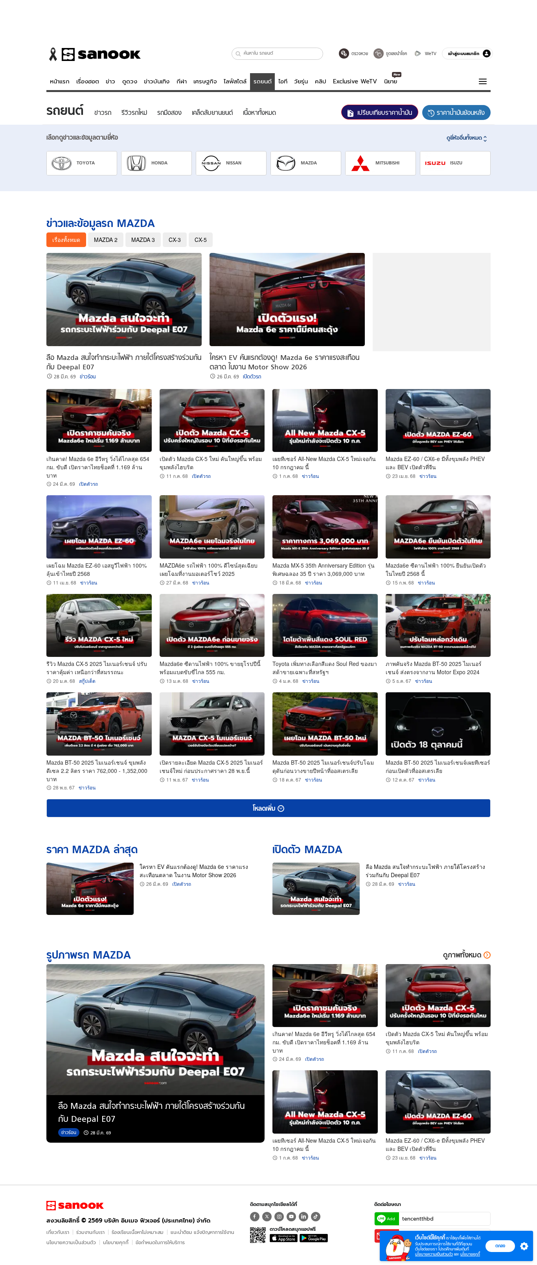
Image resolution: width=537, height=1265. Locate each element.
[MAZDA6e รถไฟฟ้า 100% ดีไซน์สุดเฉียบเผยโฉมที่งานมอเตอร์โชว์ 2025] (212, 527)
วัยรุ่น (301, 81)
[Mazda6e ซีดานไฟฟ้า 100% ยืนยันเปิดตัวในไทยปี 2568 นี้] (438, 527)
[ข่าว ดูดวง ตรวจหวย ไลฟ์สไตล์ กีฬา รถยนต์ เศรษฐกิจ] (93, 54)
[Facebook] (254, 1216)
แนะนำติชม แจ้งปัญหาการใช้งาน (202, 1232)
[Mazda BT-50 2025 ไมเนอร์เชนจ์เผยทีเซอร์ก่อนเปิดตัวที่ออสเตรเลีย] (438, 724)
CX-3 (175, 239)
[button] (238, 53)
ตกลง (500, 1245)
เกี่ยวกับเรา (57, 1232)
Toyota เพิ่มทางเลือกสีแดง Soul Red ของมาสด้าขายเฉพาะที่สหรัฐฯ (324, 668)
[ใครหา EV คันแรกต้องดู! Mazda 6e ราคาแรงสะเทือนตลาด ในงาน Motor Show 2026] (287, 299)
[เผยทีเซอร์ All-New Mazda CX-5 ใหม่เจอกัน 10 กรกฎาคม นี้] (325, 420)
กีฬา (182, 81)
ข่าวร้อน (88, 377)
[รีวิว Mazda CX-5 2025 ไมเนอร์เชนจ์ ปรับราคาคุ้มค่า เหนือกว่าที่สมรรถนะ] (99, 625)
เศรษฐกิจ (205, 81)
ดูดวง (129, 81)
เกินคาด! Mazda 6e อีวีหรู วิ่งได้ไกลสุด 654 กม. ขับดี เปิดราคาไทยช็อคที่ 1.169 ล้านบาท (97, 467)
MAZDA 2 (106, 239)
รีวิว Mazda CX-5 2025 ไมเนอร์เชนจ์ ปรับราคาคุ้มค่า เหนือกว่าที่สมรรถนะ (96, 668)
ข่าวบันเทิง (156, 81)
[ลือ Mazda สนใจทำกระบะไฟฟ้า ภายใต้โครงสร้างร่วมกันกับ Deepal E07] (124, 299)
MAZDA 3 (143, 239)
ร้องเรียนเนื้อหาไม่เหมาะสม (138, 1232)
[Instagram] (279, 1216)
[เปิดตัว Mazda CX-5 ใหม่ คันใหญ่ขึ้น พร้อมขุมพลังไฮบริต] (212, 420)
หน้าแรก (60, 81)
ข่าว (110, 81)
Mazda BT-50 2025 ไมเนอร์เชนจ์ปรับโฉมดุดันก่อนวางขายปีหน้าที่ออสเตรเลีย (323, 766)
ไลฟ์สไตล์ (235, 81)
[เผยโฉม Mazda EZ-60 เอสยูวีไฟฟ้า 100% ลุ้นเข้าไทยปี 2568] (99, 527)
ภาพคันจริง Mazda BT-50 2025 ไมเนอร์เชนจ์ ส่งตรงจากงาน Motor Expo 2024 (434, 668)
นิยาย (390, 81)
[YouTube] (291, 1216)
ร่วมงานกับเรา (90, 1232)
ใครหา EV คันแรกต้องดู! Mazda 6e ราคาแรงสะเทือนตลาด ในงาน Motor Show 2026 (194, 871)
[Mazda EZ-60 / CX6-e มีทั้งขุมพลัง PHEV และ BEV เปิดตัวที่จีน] (438, 420)
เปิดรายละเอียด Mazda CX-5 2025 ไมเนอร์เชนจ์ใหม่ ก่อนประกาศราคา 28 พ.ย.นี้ (211, 766)
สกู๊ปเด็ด (87, 680)
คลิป (320, 81)
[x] (267, 1216)
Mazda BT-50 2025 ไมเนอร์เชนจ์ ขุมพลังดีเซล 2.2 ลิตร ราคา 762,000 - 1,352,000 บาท (96, 770)
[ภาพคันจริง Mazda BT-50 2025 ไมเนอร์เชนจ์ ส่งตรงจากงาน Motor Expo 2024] (438, 625)
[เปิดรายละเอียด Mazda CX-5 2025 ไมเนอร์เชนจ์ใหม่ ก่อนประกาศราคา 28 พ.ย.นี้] (212, 724)
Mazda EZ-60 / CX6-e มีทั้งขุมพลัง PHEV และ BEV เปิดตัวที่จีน (435, 463)
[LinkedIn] (303, 1216)
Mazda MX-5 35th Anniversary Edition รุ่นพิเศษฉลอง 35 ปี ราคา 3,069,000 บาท (323, 569)
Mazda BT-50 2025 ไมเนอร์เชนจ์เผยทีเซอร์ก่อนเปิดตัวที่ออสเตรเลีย (438, 766)
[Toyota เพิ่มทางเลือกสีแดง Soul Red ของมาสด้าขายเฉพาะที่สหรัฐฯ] (325, 625)
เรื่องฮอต (87, 81)
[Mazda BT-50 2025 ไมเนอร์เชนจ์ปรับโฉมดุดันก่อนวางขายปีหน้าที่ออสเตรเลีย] (325, 724)
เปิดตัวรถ (252, 377)
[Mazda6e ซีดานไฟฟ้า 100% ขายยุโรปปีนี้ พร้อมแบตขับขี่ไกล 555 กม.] (212, 625)
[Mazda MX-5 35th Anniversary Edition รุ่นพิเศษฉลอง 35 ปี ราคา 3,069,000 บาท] (325, 527)
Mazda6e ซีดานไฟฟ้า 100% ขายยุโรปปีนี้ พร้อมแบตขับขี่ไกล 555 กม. (210, 668)
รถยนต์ (263, 81)
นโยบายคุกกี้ (116, 1242)
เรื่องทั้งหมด (66, 239)
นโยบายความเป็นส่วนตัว (71, 1242)
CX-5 (201, 239)
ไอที (282, 81)
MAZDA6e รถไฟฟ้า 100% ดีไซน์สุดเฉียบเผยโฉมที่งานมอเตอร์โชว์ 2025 (208, 569)
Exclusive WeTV (355, 81)
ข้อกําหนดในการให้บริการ (160, 1242)
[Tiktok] (315, 1216)
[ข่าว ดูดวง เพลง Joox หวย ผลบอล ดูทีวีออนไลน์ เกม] (75, 1205)
